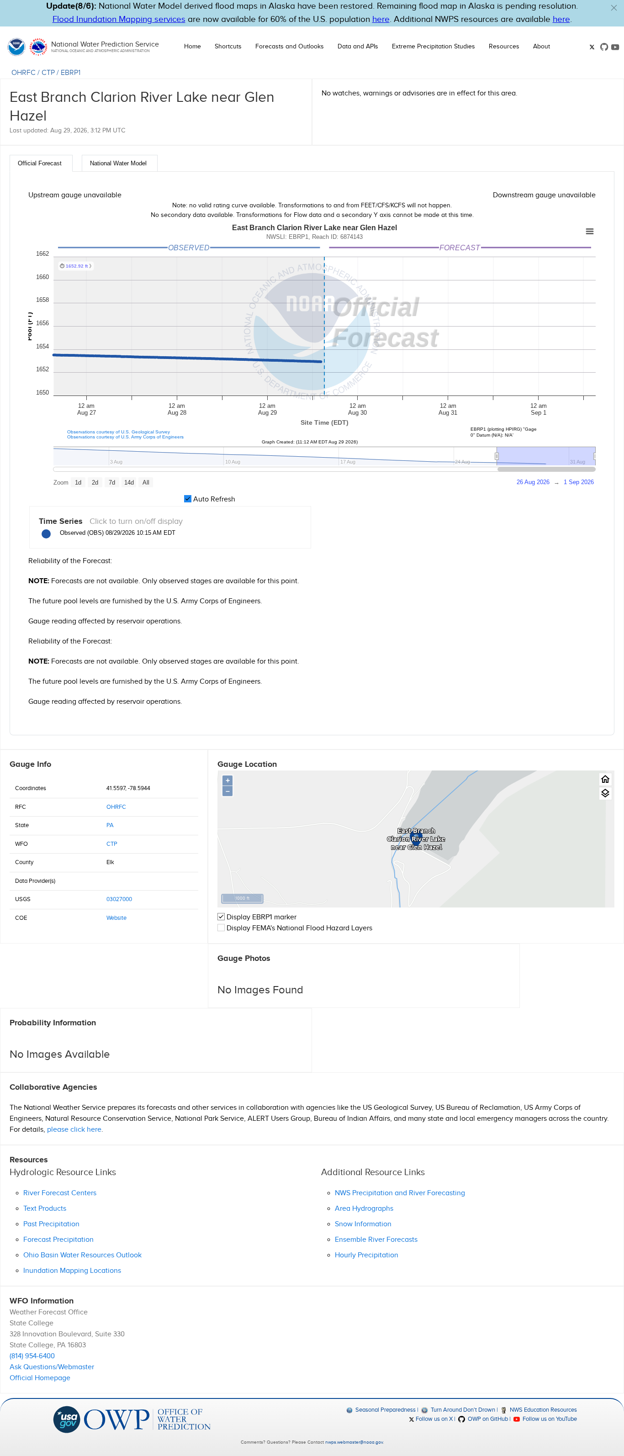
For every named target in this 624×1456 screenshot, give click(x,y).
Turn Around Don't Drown (462, 1410)
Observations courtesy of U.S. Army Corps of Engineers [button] (125, 436)
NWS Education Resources (542, 1410)
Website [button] (116, 918)
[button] (614, 8)
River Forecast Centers (59, 1193)
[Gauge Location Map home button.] (605, 779)
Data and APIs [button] (358, 46)
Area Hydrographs (364, 1208)
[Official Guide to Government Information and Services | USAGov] (66, 1419)
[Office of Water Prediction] (147, 1419)
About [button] (541, 46)
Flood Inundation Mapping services (119, 19)
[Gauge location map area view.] (605, 793)
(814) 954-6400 (32, 1356)
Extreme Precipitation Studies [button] (433, 46)
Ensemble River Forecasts (376, 1239)
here (381, 19)
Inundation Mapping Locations (72, 1270)
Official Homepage (40, 1378)
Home (192, 46)
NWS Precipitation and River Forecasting (400, 1193)
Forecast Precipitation (58, 1239)
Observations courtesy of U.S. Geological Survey (118, 431)
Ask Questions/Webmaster (52, 1367)
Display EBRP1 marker (260, 917)
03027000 (119, 899)
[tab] (41, 163)
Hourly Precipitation (366, 1255)
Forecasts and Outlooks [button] (289, 46)
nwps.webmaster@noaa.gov (354, 1442)
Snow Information (363, 1224)
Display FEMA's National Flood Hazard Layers (298, 928)
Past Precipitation (51, 1224)
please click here (74, 1129)
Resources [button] (504, 46)
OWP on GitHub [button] (487, 1419)
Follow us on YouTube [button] (549, 1419)
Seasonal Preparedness (385, 1410)
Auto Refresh (213, 499)
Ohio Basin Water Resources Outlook (82, 1255)
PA (110, 825)
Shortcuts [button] (228, 46)
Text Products (44, 1208)
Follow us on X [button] (433, 1419)
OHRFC (23, 73)
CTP (48, 73)
